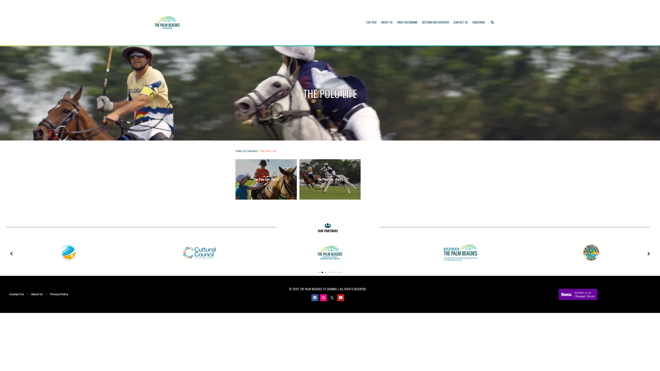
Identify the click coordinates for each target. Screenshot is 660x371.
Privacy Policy (59, 294)
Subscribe (478, 22)
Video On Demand (407, 22)
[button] (492, 22)
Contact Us (460, 22)
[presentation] (11, 253)
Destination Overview (435, 22)
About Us (387, 22)
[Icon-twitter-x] (332, 297)
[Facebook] (314, 297)
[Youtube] (340, 297)
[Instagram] (323, 297)
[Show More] (82, 264)
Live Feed (371, 22)
